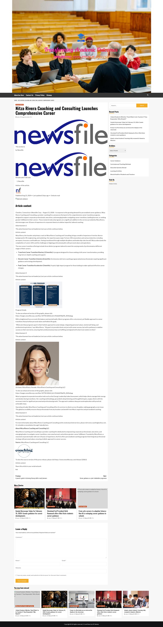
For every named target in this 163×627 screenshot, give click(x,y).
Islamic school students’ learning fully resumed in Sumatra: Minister (127, 139)
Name (18, 560)
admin (18, 117)
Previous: (31, 477)
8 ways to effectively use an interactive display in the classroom (126, 128)
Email (64, 560)
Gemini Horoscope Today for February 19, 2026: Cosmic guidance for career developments (29, 513)
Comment (19, 537)
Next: (93, 477)
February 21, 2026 (56, 518)
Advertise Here (19, 95)
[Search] (148, 94)
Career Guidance (19, 104)
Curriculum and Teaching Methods (120, 164)
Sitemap (49, 95)
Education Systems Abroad (118, 167)
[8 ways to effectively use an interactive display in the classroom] (81, 599)
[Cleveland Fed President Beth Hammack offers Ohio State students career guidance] (61, 498)
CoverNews (87, 624)
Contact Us (29, 95)
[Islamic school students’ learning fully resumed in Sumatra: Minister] (136, 599)
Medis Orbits (113, 184)
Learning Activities (116, 171)
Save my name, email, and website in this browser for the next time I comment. (41, 575)
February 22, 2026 (79, 614)
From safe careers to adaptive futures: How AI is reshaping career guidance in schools (92, 513)
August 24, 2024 (25, 117)
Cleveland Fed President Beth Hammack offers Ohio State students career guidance (60, 513)
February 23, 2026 (24, 518)
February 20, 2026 (87, 518)
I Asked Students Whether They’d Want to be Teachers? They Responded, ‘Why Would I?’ (128, 118)
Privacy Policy (39, 95)
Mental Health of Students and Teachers (122, 174)
